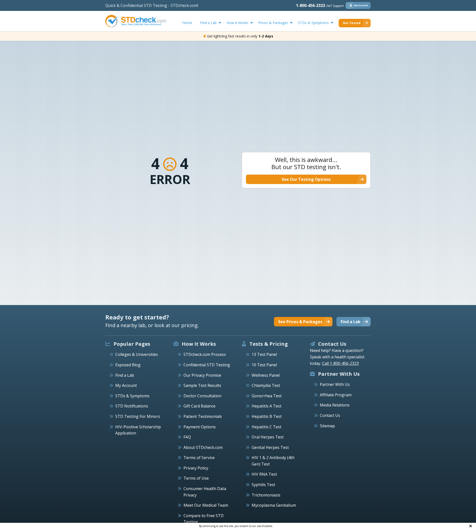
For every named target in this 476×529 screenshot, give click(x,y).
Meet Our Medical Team (205, 505)
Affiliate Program (336, 395)
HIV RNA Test (264, 474)
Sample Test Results (202, 385)
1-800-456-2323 (320, 5)
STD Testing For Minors (137, 416)
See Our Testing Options (306, 179)
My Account (126, 385)
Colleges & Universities (136, 354)
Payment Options (199, 427)
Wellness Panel (266, 375)
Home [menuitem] (187, 22)
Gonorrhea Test (267, 396)
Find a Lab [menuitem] (208, 22)
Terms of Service (199, 457)
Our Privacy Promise (202, 375)
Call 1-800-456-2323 (340, 363)
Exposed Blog (128, 365)
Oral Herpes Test (268, 437)
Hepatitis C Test (266, 427)
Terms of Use (196, 478)
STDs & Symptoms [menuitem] (313, 22)
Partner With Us (335, 384)
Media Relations (335, 405)
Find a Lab (124, 375)
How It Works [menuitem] (237, 22)
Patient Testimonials (202, 416)
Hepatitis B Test (267, 416)
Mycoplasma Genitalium (274, 505)
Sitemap (327, 426)
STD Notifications (131, 406)
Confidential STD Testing (206, 365)
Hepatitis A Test (266, 406)
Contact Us (330, 415)
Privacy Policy (195, 468)
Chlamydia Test (266, 385)
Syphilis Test (263, 484)
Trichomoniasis (266, 495)
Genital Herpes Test (270, 447)
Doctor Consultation (202, 396)
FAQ (187, 437)
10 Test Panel (264, 365)
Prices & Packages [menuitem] (273, 22)
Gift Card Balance (199, 406)
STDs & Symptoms (132, 396)
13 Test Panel (264, 354)
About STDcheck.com (203, 447)
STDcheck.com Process (204, 354)
